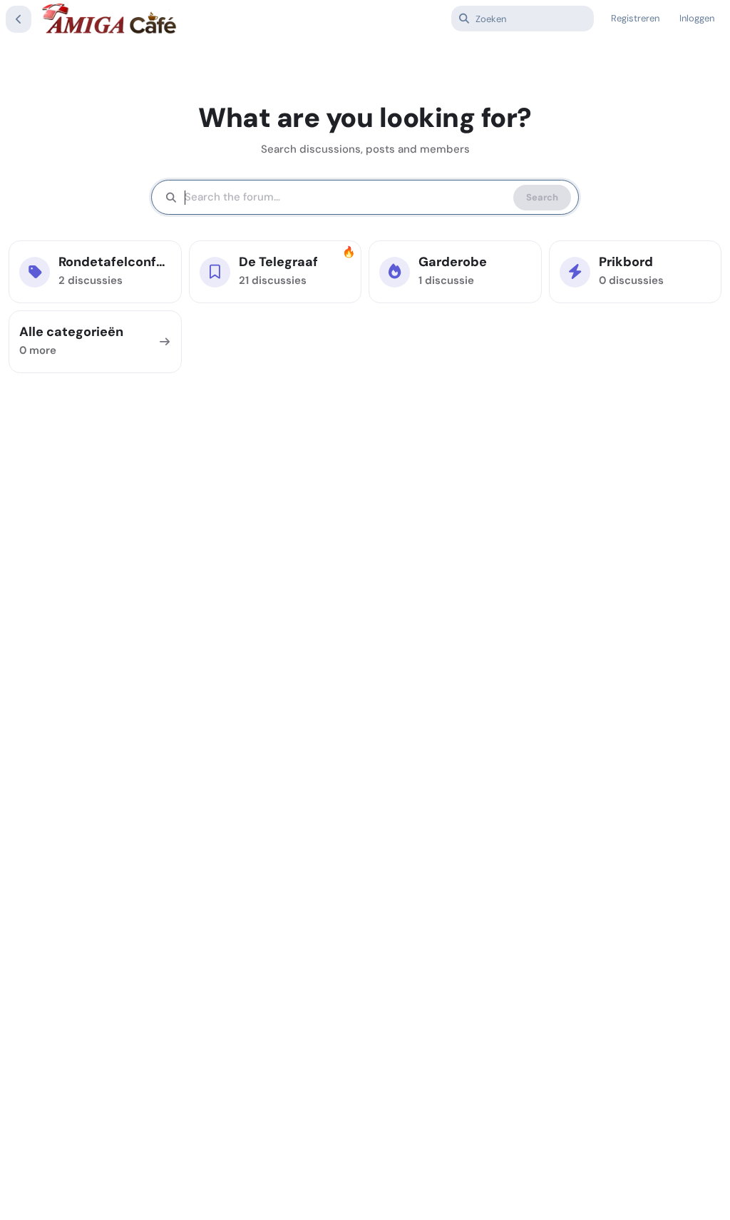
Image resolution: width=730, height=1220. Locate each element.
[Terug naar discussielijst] (18, 19)
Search (542, 197)
